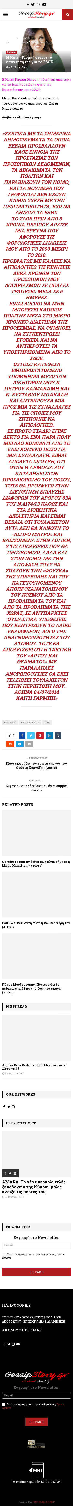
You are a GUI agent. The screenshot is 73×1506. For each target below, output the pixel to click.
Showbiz (11, 52)
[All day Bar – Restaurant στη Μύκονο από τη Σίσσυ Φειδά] (36, 1038)
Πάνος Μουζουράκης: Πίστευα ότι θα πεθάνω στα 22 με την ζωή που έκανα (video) (31, 988)
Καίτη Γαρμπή (30, 722)
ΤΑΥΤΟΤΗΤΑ (10, 1317)
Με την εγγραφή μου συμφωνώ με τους (33, 1255)
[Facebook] (28, 5)
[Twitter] (33, 5)
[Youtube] (44, 5)
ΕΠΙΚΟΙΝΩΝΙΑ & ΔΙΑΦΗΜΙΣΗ (44, 1321)
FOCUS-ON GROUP (44, 1502)
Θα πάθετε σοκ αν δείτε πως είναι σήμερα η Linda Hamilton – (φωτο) (36, 864)
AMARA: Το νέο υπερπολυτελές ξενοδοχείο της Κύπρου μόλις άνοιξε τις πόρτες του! (34, 1186)
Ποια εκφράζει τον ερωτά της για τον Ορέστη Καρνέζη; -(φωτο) (36, 765)
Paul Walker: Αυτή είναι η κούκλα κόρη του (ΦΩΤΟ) (36, 925)
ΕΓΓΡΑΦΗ (37, 1272)
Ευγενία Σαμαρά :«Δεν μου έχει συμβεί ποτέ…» (36, 788)
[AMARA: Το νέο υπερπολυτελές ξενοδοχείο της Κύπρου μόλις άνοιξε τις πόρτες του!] (36, 1154)
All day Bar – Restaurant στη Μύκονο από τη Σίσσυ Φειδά (34, 1067)
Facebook (10, 722)
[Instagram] (38, 5)
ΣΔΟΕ (47, 722)
